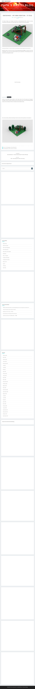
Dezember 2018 (5, 389)
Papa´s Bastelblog (6, 1)
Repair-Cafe (5, 261)
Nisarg (26, 687)
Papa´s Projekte (5, 255)
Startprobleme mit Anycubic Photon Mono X (10, 313)
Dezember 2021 (5, 363)
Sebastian (21, 17)
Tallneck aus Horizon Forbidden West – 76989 (10, 315)
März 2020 (4, 379)
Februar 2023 (5, 355)
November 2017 (5, 411)
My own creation (14, 148)
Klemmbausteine (13, 147)
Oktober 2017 (5, 413)
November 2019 (5, 381)
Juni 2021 (4, 367)
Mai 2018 (4, 399)
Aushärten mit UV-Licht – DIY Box (8, 311)
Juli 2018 (4, 395)
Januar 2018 (5, 407)
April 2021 (4, 371)
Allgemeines (5, 243)
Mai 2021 (4, 369)
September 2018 (5, 391)
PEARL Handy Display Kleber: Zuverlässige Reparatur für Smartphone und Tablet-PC (16, 307)
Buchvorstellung (5, 245)
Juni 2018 (4, 397)
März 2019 (4, 387)
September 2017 (5, 415)
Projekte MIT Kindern (6, 259)
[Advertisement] (17, 61)
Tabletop (4, 265)
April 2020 (4, 377)
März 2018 (4, 403)
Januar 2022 (5, 361)
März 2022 (4, 357)
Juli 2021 (4, 365)
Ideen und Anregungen (7, 147)
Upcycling (4, 267)
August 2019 (5, 385)
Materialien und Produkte (7, 251)
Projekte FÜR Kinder (6, 257)
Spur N (4, 263)
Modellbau (4, 253)
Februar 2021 (5, 373)
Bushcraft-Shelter (4, 97)
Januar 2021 (5, 375)
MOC (10, 148)
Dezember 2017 (5, 409)
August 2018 (5, 393)
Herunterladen (9, 97)
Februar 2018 (5, 405)
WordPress (20, 687)
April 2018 (4, 401)
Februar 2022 (5, 359)
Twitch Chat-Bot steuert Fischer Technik (9, 309)
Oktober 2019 (5, 383)
